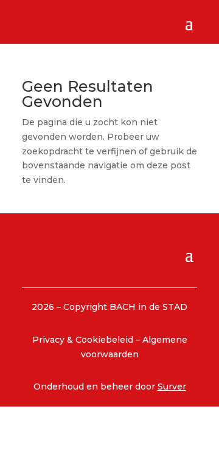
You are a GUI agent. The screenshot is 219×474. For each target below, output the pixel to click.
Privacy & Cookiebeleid (84, 339)
